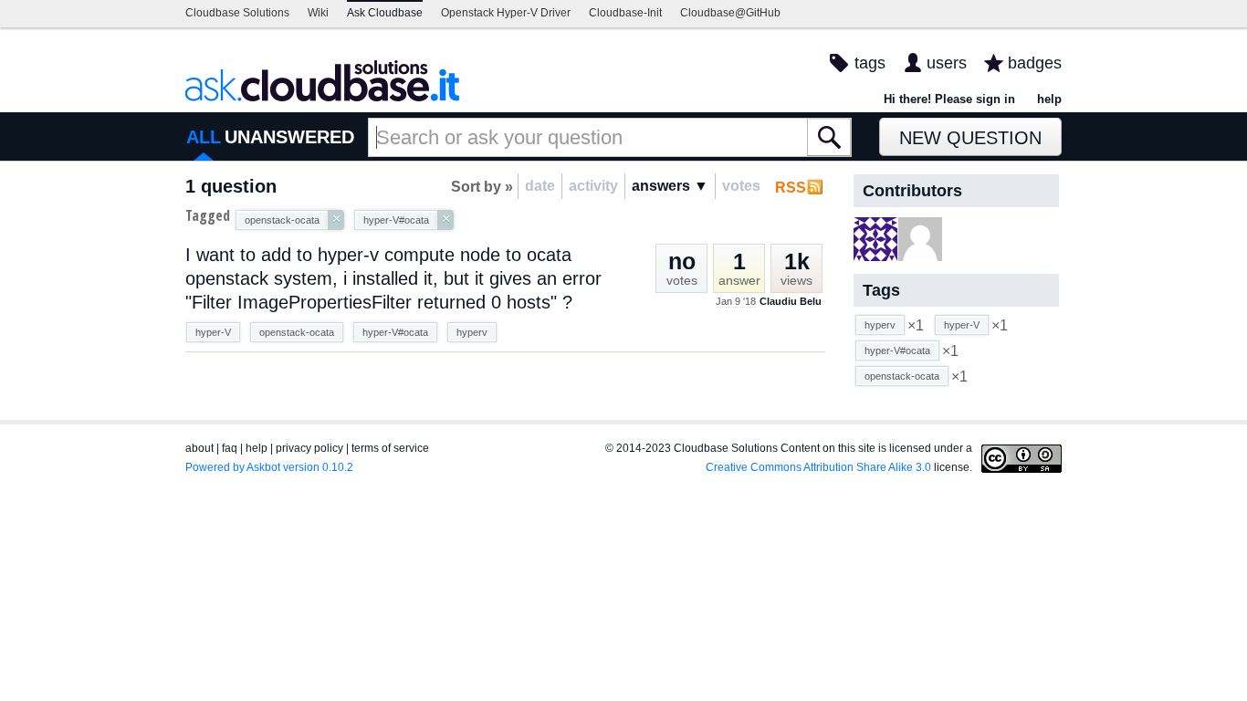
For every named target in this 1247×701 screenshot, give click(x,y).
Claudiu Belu (791, 301)
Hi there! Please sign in (949, 99)
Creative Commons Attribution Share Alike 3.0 (818, 467)
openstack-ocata (296, 332)
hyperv (471, 332)
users (947, 63)
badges (1035, 63)
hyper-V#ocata (395, 332)
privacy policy (309, 448)
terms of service (390, 448)
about (199, 448)
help (1049, 99)
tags (869, 63)
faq (229, 448)
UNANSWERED (289, 137)
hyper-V (213, 332)
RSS (790, 187)
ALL (203, 137)
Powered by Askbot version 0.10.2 (269, 467)
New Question (970, 138)
